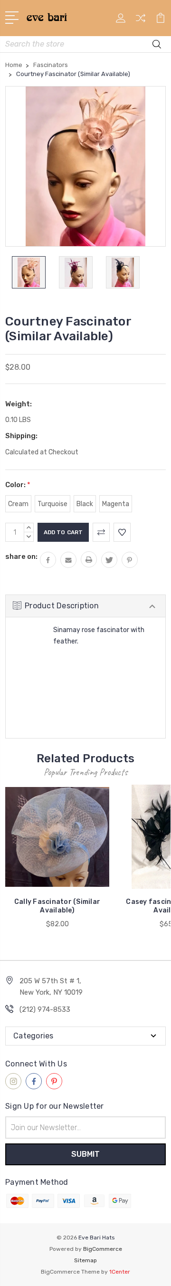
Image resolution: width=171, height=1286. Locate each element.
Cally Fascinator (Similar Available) (57, 906)
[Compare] (140, 21)
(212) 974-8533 (44, 1009)
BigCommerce (102, 1249)
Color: (17, 484)
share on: (21, 556)
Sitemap (85, 1260)
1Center (119, 1271)
